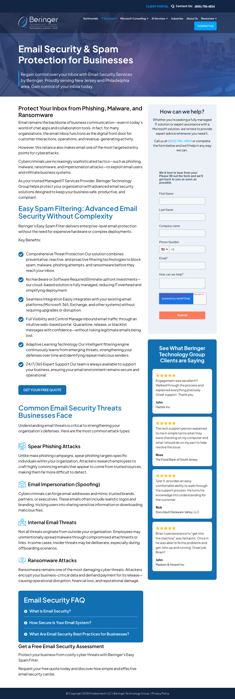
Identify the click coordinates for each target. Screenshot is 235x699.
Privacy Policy (160, 693)
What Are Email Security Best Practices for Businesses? (79, 633)
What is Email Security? (50, 610)
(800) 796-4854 (180, 141)
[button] (81, 611)
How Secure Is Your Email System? (60, 622)
